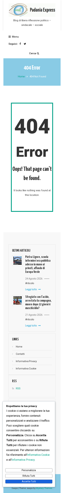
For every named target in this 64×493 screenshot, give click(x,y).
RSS (18, 388)
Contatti (20, 354)
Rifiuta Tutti (29, 475)
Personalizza (29, 470)
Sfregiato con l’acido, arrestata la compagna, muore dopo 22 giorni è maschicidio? (38, 302)
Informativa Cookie (26, 368)
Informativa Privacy (26, 361)
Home (19, 346)
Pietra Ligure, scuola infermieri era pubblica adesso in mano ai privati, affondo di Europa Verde (38, 264)
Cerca (32, 53)
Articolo (29, 283)
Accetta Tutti (29, 481)
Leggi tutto (31, 289)
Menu (15, 36)
